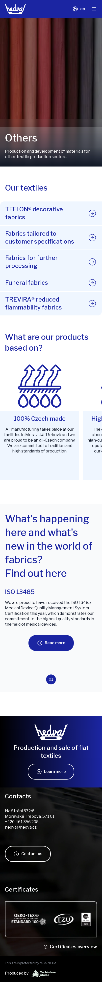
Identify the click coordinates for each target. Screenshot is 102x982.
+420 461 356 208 (22, 821)
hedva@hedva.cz (21, 827)
